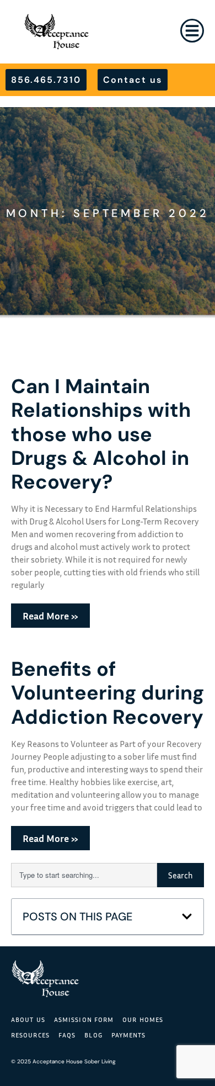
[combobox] (84, 875)
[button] (186, 916)
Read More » (50, 616)
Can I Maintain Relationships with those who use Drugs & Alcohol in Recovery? (101, 434)
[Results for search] (84, 894)
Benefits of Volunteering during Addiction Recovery (107, 692)
